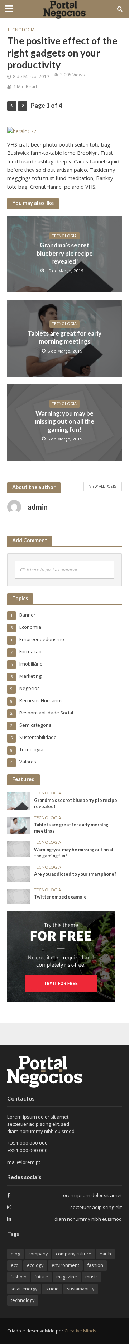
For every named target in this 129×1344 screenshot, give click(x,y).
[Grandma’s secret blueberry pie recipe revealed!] (18, 800)
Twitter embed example (60, 897)
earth (105, 1254)
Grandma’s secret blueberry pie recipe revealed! (65, 253)
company (38, 1254)
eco (15, 1265)
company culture (73, 1254)
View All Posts (102, 486)
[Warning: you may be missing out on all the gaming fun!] (18, 848)
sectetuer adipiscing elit (96, 1207)
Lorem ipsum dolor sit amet (91, 1195)
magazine (66, 1277)
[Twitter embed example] (18, 896)
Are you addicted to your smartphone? (75, 874)
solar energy (24, 1289)
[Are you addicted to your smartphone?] (18, 873)
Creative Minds (80, 1331)
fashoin (19, 1277)
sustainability (80, 1289)
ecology (35, 1265)
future (41, 1277)
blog (15, 1254)
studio (52, 1289)
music (91, 1277)
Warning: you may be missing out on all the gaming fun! (64, 421)
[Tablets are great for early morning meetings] (18, 824)
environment (65, 1265)
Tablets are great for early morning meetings (64, 337)
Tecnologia (21, 30)
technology (22, 1300)
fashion (95, 1265)
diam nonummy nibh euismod (88, 1219)
